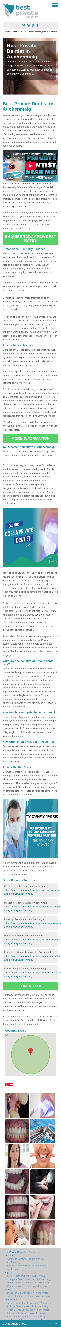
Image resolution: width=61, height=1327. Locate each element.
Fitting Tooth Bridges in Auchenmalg (26, 1313)
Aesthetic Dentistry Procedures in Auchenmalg (25, 1260)
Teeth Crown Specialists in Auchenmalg (28, 1309)
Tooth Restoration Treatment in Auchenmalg (30, 1303)
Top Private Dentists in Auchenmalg (23, 1252)
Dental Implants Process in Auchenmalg (28, 1282)
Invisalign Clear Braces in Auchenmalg (27, 1292)
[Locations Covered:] (4, 5)
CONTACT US (30, 986)
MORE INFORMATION (30, 438)
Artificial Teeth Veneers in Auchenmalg (27, 1306)
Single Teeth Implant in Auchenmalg (26, 1275)
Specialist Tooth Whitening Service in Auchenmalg (26, 1267)
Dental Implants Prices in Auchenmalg (27, 1286)
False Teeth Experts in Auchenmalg (26, 1316)
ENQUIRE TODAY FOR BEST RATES (30, 238)
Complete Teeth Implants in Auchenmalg (28, 1279)
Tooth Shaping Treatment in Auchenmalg (29, 1296)
